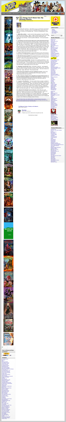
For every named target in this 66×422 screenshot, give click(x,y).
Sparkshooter (53, 99)
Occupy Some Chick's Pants (7, 398)
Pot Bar (3, 415)
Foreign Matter (53, 141)
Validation (52, 108)
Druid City (52, 66)
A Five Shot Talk (4, 395)
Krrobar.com (53, 83)
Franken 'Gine (4, 373)
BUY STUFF (16, 13)
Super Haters (53, 158)
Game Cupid (53, 71)
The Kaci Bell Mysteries (55, 145)
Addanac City (53, 39)
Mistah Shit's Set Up (5, 391)
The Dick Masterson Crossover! (7, 376)
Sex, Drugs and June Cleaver (56, 155)
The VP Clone (54, 31)
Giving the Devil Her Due (55, 75)
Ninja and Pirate (53, 88)
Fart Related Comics (54, 67)
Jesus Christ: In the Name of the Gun (57, 144)
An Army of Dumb (5, 364)
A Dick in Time (4, 418)
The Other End (53, 89)
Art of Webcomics (54, 43)
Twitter (58, 13)
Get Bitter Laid (4, 401)
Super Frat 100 (4, 375)
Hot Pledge (4, 397)
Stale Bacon (53, 156)
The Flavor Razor (54, 68)
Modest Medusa (53, 86)
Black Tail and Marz (54, 48)
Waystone (52, 115)
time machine (23, 100)
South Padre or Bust (5, 363)
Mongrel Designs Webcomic (56, 147)
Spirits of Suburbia (54, 100)
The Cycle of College (5, 410)
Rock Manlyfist (53, 152)
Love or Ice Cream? (5, 411)
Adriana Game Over (54, 41)
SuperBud (52, 102)
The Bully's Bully (54, 133)
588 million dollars (22, 99)
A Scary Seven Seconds (6, 372)
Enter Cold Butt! (4, 393)
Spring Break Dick (5, 366)
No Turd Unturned (5, 359)
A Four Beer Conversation (6, 394)
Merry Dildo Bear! (5, 399)
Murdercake (53, 87)
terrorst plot (18, 100)
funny (42, 99)
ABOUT (30, 13)
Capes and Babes (54, 50)
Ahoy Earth (53, 42)
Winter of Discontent (54, 117)
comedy (35, 99)
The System (53, 106)
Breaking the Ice (53, 132)
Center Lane (53, 52)
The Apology (4, 404)
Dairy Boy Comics (54, 61)
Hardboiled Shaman (54, 142)
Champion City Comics (55, 53)
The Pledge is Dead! (5, 390)
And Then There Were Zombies (56, 130)
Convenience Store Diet (55, 55)
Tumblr (55, 13)
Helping (53, 29)
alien (27, 99)
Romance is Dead (5, 408)
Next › (45, 16)
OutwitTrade (53, 91)
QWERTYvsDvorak (54, 93)
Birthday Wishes (31, 99)
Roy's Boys (53, 154)
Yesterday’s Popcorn (54, 119)
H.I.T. (52, 76)
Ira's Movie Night (5, 381)
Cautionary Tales (54, 134)
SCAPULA (52, 95)
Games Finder (53, 72)
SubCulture (53, 157)
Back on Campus (5, 389)
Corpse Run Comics (54, 56)
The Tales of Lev (54, 107)
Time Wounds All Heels (55, 160)
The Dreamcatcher (54, 105)
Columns (9, 13)
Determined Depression (6, 416)
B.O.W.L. (52, 131)
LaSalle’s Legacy (54, 84)
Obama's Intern (4, 384)
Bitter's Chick (4, 402)
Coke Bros (53, 30)
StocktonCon (53, 101)
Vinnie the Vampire (54, 114)
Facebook (57, 13)
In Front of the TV (5, 369)
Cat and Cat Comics (54, 51)
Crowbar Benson (54, 137)
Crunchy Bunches (54, 60)
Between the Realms (54, 47)
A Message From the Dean (6, 382)
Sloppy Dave (4, 385)
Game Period (53, 73)
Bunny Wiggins (53, 49)
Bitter (3, 360)
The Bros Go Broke (5, 388)
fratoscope (39, 99)
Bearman (24, 110)
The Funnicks (53, 70)
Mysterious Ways (54, 148)
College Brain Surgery (6, 417)
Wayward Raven (54, 116)
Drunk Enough (4, 378)
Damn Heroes (53, 62)
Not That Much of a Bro (6, 412)
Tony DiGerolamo (33, 100)
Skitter (52, 96)
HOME (3, 13)
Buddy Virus (4, 387)
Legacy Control (53, 85)
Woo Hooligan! (53, 118)
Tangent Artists (53, 103)
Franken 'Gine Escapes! (6, 374)
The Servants (53, 159)
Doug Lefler (53, 65)
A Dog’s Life (53, 40)
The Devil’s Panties (54, 104)
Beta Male (52, 46)
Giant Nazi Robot (5, 361)
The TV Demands (55, 32)
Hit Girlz (52, 77)
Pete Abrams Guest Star (6, 379)
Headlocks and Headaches (55, 143)
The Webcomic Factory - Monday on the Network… (28, 106)
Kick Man (52, 81)
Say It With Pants (5, 414)
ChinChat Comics (54, 136)
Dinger (52, 138)
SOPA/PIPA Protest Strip (6, 400)
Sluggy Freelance (54, 98)
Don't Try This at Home (6, 371)
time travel (27, 100)
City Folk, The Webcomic (55, 54)
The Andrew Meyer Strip (6, 370)
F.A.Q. (34, 13)
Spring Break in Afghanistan (7, 386)
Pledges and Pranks (5, 377)
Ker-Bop (52, 80)
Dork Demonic (53, 139)
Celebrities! (53, 135)
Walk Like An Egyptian (6, 368)
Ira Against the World (5, 365)
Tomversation (53, 161)
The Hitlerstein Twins (5, 362)
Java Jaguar (53, 79)
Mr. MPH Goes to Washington (7, 383)
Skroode (52, 97)
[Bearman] (19, 113)
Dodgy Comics (53, 64)
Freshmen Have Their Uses (6, 405)
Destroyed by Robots (54, 63)
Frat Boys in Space (5, 396)
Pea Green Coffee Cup (55, 151)
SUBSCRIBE (23, 13)
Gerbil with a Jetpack (54, 74)
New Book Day (53, 150)
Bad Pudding (53, 44)
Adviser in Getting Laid (6, 406)
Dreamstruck (53, 140)
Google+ (61, 13)
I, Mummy (52, 78)
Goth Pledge (4, 413)
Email (60, 13)
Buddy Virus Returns (5, 407)
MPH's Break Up (5, 392)
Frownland (53, 69)
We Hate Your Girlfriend (6, 409)
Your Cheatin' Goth (5, 403)
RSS (63, 13)
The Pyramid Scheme (5, 367)
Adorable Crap (53, 129)
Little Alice (52, 146)
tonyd (21, 20)
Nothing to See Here (5, 380)
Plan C (52, 92)
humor (45, 99)
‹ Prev (20, 16)
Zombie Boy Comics (54, 120)
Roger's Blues (53, 153)
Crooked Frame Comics (55, 59)
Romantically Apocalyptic (55, 94)
